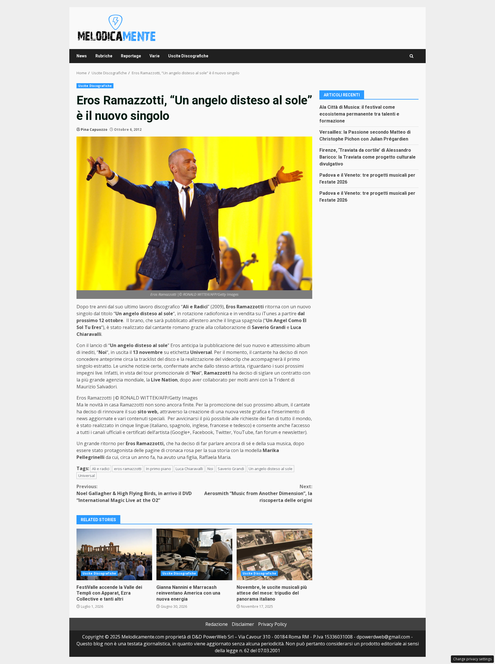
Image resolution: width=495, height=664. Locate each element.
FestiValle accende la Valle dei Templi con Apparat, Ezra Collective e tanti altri (114, 554)
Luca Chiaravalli (189, 468)
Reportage (131, 56)
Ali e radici (100, 468)
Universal (86, 475)
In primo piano (158, 468)
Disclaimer (243, 624)
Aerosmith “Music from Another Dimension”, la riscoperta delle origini (258, 493)
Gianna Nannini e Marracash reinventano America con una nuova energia (194, 554)
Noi (210, 468)
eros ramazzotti (128, 468)
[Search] (411, 56)
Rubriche (103, 56)
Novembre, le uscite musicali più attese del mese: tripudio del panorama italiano (274, 554)
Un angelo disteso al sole (270, 468)
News (81, 56)
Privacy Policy (272, 624)
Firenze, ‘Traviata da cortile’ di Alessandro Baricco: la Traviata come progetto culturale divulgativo (367, 156)
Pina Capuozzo (94, 129)
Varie (155, 56)
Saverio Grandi (231, 468)
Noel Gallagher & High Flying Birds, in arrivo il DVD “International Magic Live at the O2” (134, 493)
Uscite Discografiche (188, 56)
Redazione (216, 624)
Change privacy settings (472, 659)
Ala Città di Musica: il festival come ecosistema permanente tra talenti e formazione (359, 113)
